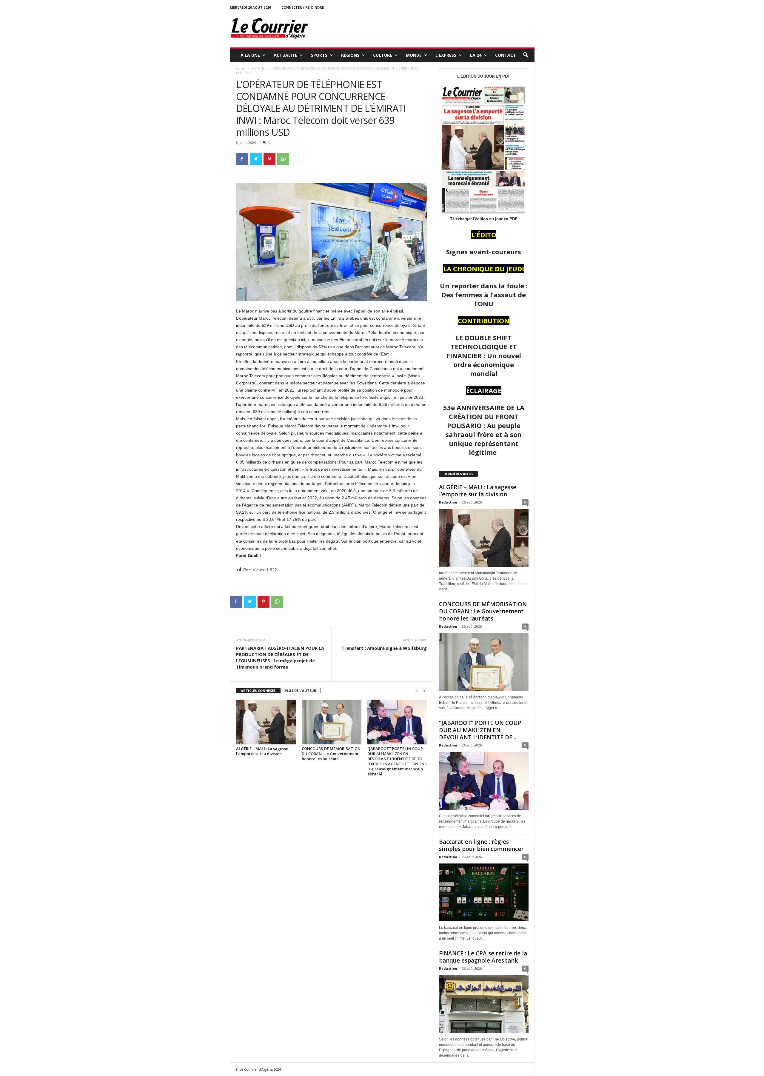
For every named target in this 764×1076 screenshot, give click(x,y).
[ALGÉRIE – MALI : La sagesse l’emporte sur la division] (266, 722)
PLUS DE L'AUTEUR (300, 690)
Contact (505, 55)
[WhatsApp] (283, 159)
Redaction (448, 502)
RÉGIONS (350, 55)
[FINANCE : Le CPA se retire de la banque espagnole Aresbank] (484, 1004)
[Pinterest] (269, 159)
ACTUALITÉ (285, 55)
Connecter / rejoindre (302, 7)
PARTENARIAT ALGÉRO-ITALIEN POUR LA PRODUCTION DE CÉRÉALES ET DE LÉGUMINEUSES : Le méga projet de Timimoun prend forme (280, 657)
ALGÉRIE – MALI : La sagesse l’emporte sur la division (262, 751)
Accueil (241, 68)
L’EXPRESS (445, 55)
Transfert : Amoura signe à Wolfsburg (384, 648)
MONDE (414, 55)
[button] (525, 55)
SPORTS (319, 55)
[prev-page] (417, 691)
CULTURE (382, 55)
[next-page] (424, 691)
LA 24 (475, 55)
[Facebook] (242, 159)
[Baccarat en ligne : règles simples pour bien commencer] (484, 892)
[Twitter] (256, 159)
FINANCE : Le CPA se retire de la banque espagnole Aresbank (483, 956)
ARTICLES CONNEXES (258, 690)
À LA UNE (250, 55)
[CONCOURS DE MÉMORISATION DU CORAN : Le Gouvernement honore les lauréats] (331, 722)
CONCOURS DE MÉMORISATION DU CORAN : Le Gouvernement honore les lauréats (331, 753)
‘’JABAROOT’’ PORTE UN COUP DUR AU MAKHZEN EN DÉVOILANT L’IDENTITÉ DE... (480, 730)
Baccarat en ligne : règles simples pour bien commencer (481, 845)
